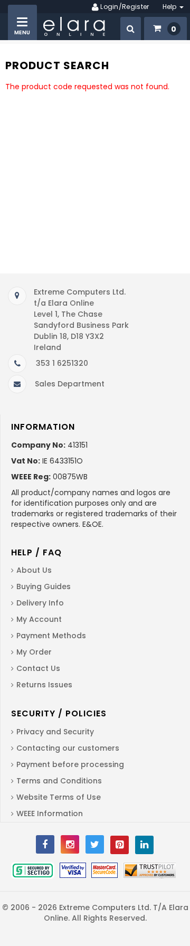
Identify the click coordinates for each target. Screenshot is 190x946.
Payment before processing (70, 764)
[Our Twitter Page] (95, 844)
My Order (34, 652)
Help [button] (171, 6)
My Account (39, 619)
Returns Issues (44, 684)
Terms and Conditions (59, 780)
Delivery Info (40, 603)
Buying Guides (43, 586)
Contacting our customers (67, 748)
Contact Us (38, 668)
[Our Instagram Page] (70, 844)
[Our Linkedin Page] (144, 845)
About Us (34, 570)
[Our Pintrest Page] (119, 845)
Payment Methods (51, 635)
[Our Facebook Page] (45, 844)
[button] (130, 28)
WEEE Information (49, 813)
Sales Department (69, 384)
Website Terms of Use (58, 797)
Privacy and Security (55, 731)
